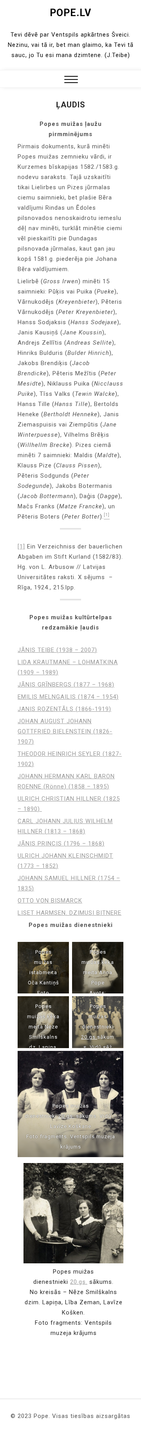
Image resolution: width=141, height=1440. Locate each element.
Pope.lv (70, 12)
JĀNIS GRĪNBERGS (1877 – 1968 (65, 684)
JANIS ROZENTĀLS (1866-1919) (64, 709)
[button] (71, 80)
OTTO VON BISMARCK (50, 900)
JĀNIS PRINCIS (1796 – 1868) (61, 843)
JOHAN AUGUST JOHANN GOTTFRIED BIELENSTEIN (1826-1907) (65, 731)
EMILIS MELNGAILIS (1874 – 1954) (68, 696)
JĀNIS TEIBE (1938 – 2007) (57, 650)
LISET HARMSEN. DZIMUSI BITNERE (69, 912)
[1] (21, 546)
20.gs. (89, 1037)
